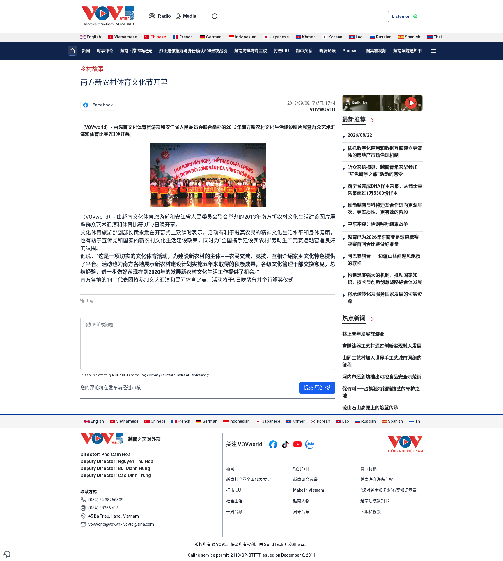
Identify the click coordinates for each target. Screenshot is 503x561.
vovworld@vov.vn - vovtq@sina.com (121, 524)
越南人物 (301, 501)
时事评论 (105, 50)
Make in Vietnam (308, 490)
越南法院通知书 (407, 50)
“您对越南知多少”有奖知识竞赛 (388, 490)
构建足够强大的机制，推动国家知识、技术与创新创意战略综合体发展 (385, 278)
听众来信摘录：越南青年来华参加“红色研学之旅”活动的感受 (382, 170)
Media (189, 16)
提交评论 (313, 387)
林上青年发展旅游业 (363, 334)
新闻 (86, 50)
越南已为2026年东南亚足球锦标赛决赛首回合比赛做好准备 (383, 240)
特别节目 (301, 468)
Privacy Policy (159, 375)
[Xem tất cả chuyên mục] (433, 51)
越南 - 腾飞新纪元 (136, 50)
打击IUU (281, 50)
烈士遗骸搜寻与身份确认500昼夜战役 (193, 50)
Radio (164, 16)
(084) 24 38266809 (105, 499)
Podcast (351, 50)
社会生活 (234, 501)
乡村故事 (92, 69)
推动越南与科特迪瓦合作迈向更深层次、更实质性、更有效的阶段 (385, 208)
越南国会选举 (305, 479)
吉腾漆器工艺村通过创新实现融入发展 (381, 346)
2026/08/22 (360, 135)
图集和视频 (376, 50)
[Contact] (6, 554)
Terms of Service (188, 375)
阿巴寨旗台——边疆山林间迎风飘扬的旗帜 (384, 259)
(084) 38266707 (103, 508)
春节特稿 (368, 468)
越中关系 (304, 50)
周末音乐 (301, 511)
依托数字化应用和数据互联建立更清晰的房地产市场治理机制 (385, 151)
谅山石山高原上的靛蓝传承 (370, 408)
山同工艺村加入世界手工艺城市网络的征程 (381, 361)
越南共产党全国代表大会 (248, 479)
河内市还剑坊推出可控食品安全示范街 (381, 377)
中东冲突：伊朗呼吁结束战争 (378, 224)
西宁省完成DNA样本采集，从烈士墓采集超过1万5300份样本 (385, 189)
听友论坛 (327, 50)
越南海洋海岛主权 (250, 50)
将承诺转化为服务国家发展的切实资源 (385, 297)
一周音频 (234, 511)
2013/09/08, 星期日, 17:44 (311, 103)
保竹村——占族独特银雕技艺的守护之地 (381, 392)
